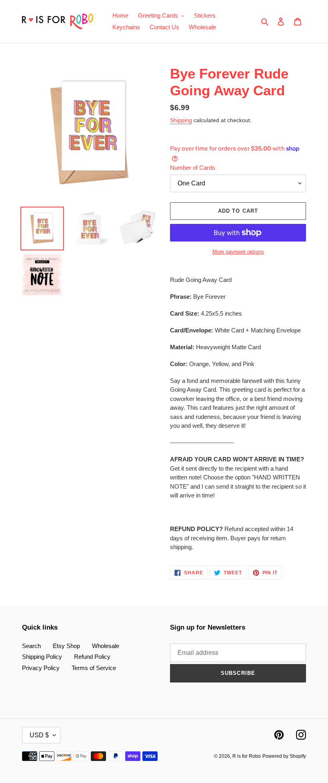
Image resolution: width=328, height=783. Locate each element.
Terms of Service (94, 667)
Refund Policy (92, 656)
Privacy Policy (41, 667)
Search (31, 645)
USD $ (39, 735)
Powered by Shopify (284, 756)
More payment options (238, 252)
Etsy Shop (66, 645)
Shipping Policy (42, 656)
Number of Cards (192, 167)
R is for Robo (246, 756)
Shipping (181, 120)
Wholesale (105, 645)
